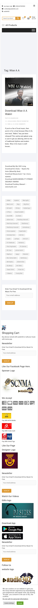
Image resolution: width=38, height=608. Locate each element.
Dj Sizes (18, 216)
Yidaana (9, 273)
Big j (18, 204)
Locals (9, 121)
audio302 (6, 11)
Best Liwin (10, 204)
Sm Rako (19, 265)
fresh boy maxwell (12, 223)
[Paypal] (21, 403)
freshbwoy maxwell (12, 227)
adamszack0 (14, 118)
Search (18, 18)
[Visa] (15, 403)
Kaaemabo (22, 231)
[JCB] (9, 408)
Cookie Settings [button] (9, 603)
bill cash (9, 208)
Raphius (9, 254)
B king (17, 208)
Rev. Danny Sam (11, 258)
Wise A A (10, 124)
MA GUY (25, 239)
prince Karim (19, 250)
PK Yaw (9, 250)
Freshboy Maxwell (22, 219)
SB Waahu (10, 262)
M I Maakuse (10, 242)
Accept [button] (20, 603)
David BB (9, 216)
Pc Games (23, 246)
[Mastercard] (9, 403)
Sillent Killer (20, 262)
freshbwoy (25, 223)
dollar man (10, 219)
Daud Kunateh (19, 212)
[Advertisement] (19, 49)
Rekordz (25, 254)
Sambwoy (24, 258)
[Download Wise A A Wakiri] (19, 92)
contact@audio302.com (11, 9)
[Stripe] (4, 408)
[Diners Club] (26, 403)
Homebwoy (25, 227)
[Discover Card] (32, 403)
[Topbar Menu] (34, 6)
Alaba (8, 200)
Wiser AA (21, 269)
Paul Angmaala (11, 246)
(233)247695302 (20, 6)
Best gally (26, 200)
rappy (17, 254)
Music (14, 121)
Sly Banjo (9, 265)
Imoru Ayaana (11, 231)
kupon (8, 239)
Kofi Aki (21, 235)
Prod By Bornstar (22, 121)
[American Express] (4, 403)
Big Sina (26, 204)
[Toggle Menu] (33, 30)
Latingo (16, 239)
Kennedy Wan (11, 235)
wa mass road (7, 6)
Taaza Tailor (10, 269)
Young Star (19, 273)
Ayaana (16, 200)
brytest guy (27, 208)
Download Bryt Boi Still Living (15, 166)
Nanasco (21, 242)
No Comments (20, 124)
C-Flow (9, 212)
